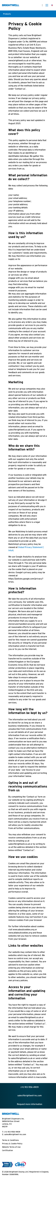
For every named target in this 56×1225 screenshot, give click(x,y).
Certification (7, 1150)
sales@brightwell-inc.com (15, 1134)
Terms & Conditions (10, 1140)
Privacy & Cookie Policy (12, 1144)
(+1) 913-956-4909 (12, 1132)
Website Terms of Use (11, 1147)
